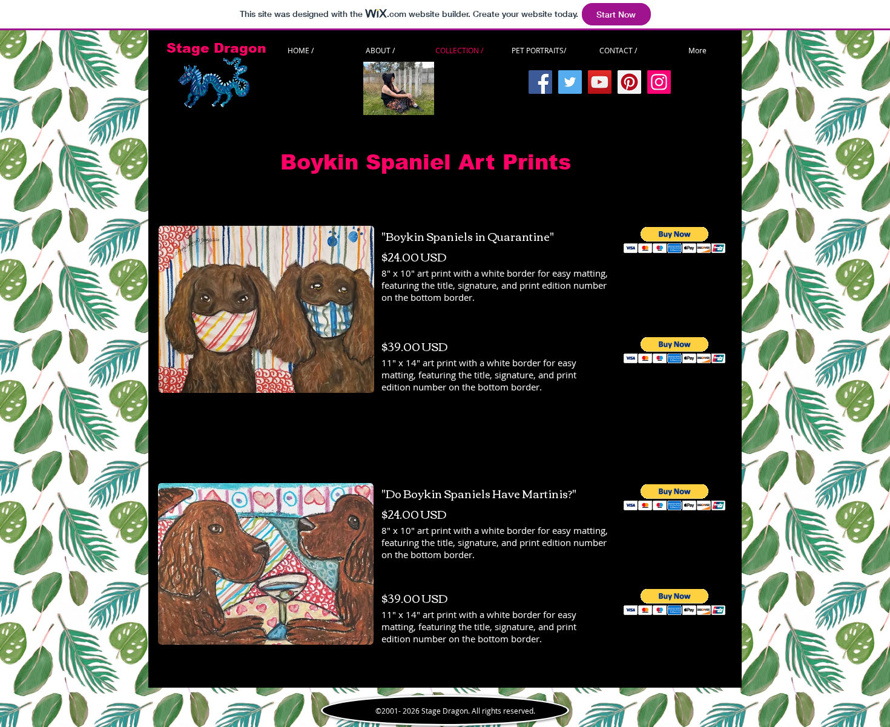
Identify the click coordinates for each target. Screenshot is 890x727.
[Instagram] (659, 82)
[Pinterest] (629, 82)
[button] (675, 240)
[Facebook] (540, 82)
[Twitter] (570, 82)
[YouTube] (599, 82)
